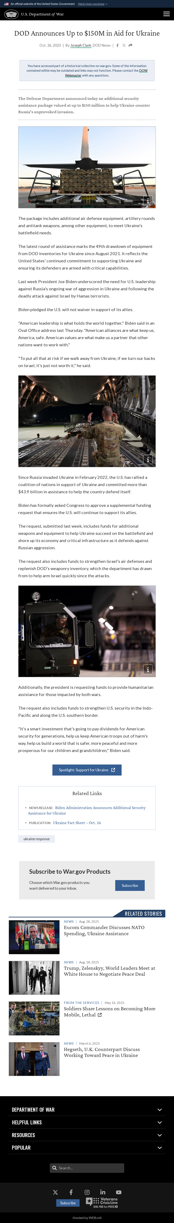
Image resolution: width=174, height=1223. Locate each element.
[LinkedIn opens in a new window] (103, 1192)
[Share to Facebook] (117, 45)
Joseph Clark (80, 45)
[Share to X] (124, 45)
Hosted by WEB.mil (87, 1218)
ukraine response (37, 839)
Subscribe (130, 885)
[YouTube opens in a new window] (118, 1192)
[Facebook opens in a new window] (71, 1192)
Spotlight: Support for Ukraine (84, 769)
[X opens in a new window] (55, 1192)
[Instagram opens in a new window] (87, 1192)
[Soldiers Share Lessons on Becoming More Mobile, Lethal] (85, 1018)
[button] (166, 14)
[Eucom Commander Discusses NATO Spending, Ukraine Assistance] (85, 936)
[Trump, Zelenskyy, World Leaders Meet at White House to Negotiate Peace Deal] (85, 977)
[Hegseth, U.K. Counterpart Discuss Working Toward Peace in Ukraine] (85, 1058)
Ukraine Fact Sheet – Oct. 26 (77, 822)
